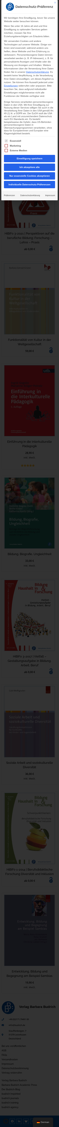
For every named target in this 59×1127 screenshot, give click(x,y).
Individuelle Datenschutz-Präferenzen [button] (29, 184)
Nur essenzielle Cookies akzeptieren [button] (29, 176)
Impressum (50, 195)
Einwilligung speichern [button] (29, 158)
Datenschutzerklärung (37, 72)
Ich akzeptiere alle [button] (30, 167)
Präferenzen (9, 195)
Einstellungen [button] (11, 85)
